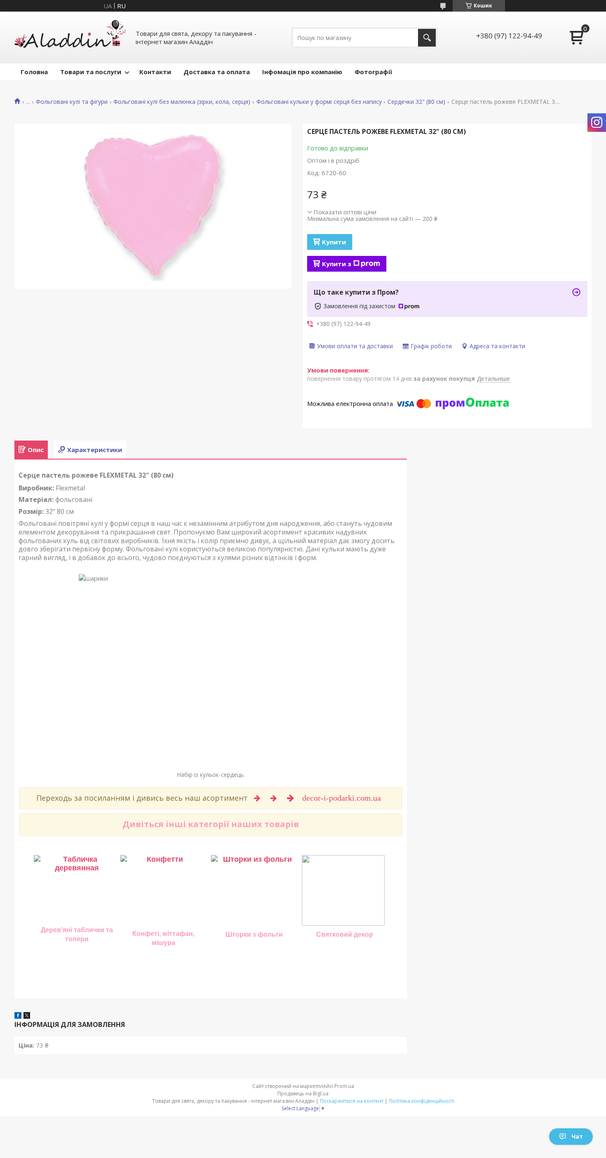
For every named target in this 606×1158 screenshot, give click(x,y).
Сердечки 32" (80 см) (416, 101)
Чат (577, 1136)
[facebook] (17, 1016)
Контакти (155, 72)
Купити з (336, 264)
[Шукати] (427, 38)
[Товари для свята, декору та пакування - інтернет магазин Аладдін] (70, 37)
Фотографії (373, 72)
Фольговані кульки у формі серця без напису (319, 101)
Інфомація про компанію (302, 72)
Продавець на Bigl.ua (303, 1093)
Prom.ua (344, 1086)
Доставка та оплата (216, 72)
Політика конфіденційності (421, 1100)
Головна (34, 72)
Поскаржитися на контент (351, 1100)
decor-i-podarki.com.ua (342, 798)
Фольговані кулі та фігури (72, 101)
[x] (26, 1016)
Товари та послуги (90, 72)
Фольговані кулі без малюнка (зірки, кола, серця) (181, 101)
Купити (334, 242)
